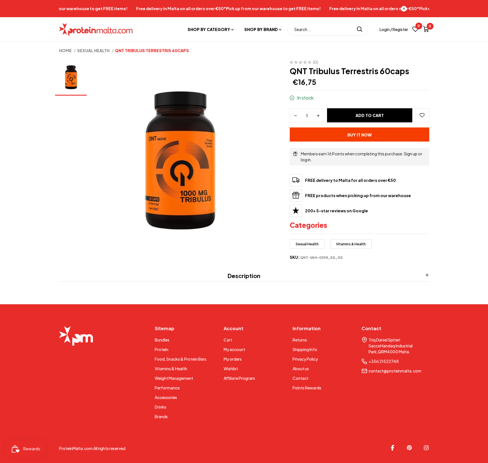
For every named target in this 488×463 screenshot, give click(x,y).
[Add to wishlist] (422, 115)
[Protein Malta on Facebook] (392, 448)
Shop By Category (209, 29)
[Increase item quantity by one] (318, 116)
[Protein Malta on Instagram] (426, 448)
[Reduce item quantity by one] (295, 116)
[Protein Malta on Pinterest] (409, 448)
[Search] (359, 29)
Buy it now (359, 134)
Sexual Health (307, 244)
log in (306, 159)
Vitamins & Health (351, 244)
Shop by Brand (261, 29)
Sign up (410, 153)
